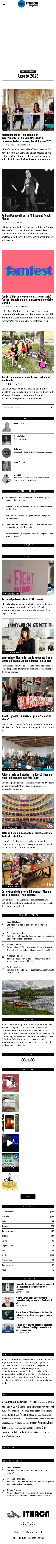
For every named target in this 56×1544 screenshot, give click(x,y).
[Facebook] (23, 1060)
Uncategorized (7, 1264)
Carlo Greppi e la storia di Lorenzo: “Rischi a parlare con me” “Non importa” (27, 893)
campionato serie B (10, 1406)
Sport (4, 1250)
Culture (4, 1221)
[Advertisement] (28, 38)
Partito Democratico (22, 1423)
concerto (17, 1410)
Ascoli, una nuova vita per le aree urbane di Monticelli (26, 378)
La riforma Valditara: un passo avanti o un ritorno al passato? (27, 926)
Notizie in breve (8, 1230)
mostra (51, 1418)
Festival (8, 1415)
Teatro (10, 1436)
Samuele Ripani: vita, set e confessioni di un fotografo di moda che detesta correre (28, 498)
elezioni (37, 1410)
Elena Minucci (19, 462)
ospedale (11, 1423)
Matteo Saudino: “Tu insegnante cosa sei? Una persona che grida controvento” (29, 535)
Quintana (26, 1428)
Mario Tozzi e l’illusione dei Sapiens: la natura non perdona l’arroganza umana (29, 517)
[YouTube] (32, 1060)
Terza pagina (7, 1260)
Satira (4, 1240)
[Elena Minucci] (6, 466)
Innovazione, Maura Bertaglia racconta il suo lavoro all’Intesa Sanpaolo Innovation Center (27, 659)
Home (14, 1538)
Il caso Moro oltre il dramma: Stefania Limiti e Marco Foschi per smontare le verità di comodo (29, 526)
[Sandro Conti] (6, 427)
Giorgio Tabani (20, 436)
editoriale (31, 1410)
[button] (51, 407)
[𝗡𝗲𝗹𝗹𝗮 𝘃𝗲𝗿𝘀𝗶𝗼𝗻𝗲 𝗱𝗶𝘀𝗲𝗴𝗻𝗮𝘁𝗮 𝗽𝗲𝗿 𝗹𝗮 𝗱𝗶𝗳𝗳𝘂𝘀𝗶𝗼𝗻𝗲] (9, 1182)
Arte (4, 1402)
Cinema (41, 1406)
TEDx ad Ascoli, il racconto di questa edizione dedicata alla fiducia (27, 834)
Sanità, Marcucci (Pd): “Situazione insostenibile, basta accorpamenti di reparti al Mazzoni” (28, 960)
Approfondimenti (23, 145)
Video (4, 1269)
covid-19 (24, 1410)
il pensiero (48, 1414)
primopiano (10, 1428)
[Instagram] (28, 1060)
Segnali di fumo (8, 1245)
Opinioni (5, 1235)
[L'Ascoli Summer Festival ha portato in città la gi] (9, 1143)
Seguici (28, 1196)
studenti (4, 1436)
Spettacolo (40, 1433)
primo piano (19, 1428)
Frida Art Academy (31, 1415)
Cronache (5, 1216)
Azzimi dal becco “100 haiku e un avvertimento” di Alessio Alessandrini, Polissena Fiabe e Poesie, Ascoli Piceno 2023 (27, 138)
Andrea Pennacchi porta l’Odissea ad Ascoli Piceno (26, 217)
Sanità (28, 1432)
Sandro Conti (19, 423)
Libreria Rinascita (15, 1418)
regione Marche (35, 1427)
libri (23, 1418)
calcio (51, 1402)
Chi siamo (22, 1538)
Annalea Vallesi (13, 944)
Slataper (17, 474)
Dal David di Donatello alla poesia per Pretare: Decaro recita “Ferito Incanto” (30, 971)
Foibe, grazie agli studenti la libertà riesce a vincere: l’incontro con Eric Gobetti (27, 776)
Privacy (41, 1538)
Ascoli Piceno (29, 1401)
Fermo (4, 1415)
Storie (4, 1255)
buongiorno (43, 1402)
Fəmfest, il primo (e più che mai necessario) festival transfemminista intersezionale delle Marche (27, 299)
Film (12, 1415)
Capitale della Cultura (29, 1406)
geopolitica (41, 1415)
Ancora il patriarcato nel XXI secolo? (22, 599)
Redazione (18, 449)
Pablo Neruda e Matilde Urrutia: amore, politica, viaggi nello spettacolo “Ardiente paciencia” (30, 937)
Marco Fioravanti (31, 1418)
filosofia (16, 1415)
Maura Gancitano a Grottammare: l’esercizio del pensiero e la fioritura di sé (30, 507)
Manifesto (32, 1538)
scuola (34, 1432)
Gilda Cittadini (13, 921)
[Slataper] (6, 479)
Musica (5, 1423)
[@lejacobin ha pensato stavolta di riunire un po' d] (9, 1083)
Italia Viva (5, 1418)
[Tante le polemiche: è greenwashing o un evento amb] (9, 1162)
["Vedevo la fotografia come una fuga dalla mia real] (9, 1123)
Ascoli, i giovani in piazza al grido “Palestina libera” (26, 717)
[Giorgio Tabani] (6, 440)
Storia (46, 1432)
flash (22, 1414)
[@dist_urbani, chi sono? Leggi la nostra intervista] (9, 1103)
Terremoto (16, 1436)
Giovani (20, 222)
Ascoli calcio (13, 1401)
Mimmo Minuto (43, 1418)
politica (33, 1422)
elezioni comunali (46, 1410)
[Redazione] (6, 453)
